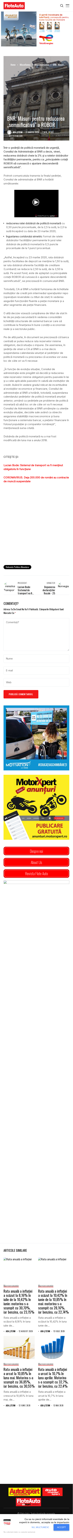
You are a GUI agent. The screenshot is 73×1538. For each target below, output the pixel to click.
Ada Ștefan (17, 132)
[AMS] (52, 1492)
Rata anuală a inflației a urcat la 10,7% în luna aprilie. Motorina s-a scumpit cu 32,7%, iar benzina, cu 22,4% (53, 1378)
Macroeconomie (42, 64)
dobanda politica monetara (17, 567)
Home (13, 64)
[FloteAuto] (28, 1502)
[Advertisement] (36, 524)
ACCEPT (61, 1527)
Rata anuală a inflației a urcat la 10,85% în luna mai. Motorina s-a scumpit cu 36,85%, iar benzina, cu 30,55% (19, 1378)
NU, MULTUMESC (40, 1527)
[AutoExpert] (24, 1492)
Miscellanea (25, 64)
